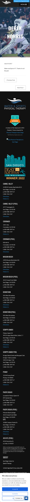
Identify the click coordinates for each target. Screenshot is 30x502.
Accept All (15, 489)
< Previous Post (10, 80)
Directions (6, 196)
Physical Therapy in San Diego (15, 132)
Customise (15, 493)
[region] (15, 487)
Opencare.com (18, 135)
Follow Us (6, 198)
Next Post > (20, 87)
